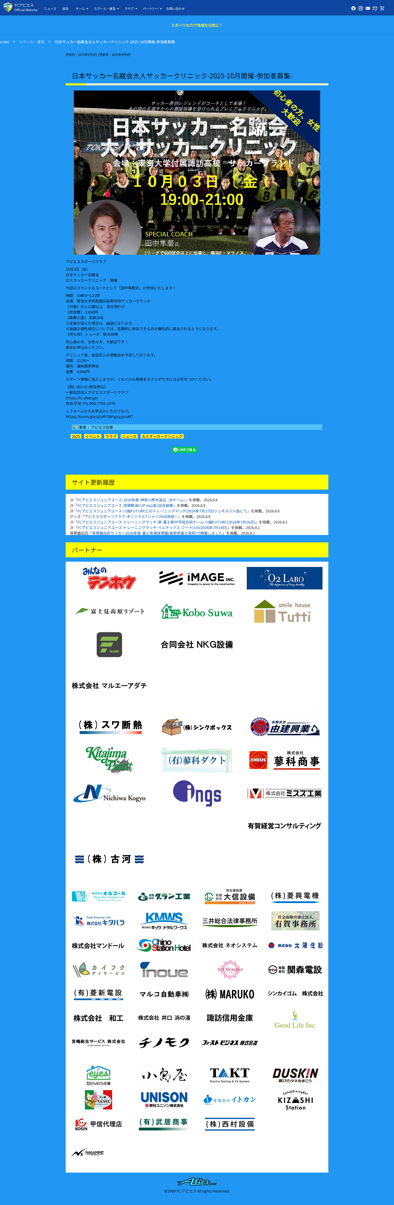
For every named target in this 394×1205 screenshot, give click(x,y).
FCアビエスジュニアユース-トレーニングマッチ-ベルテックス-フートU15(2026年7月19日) (152, 527)
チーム (83, 8)
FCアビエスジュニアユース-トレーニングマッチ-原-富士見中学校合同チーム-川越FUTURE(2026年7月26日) (166, 522)
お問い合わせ (175, 8)
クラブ (132, 8)
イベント (92, 436)
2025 (76, 436)
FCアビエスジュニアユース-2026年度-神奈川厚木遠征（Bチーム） (131, 499)
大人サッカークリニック (162, 436)
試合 (65, 8)
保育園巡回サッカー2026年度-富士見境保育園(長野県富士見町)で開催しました (157, 533)
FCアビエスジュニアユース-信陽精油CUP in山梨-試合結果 (125, 505)
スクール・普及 (107, 8)
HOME (4, 42)
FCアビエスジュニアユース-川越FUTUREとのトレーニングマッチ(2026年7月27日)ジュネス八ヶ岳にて (162, 510)
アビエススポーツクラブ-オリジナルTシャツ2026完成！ (131, 516)
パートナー (153, 8)
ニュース (50, 8)
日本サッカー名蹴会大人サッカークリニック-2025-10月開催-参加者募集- (115, 41)
